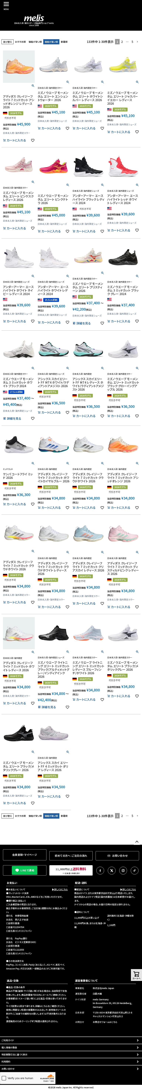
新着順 (64, 41)
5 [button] (132, 41)
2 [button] (122, 41)
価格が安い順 (35, 41)
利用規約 (5, 1061)
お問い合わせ (8, 1068)
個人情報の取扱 (9, 1047)
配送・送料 (81, 883)
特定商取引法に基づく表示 (14, 1054)
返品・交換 (12, 980)
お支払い (12, 883)
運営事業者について (86, 980)
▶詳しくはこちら (60, 889)
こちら (45, 1006)
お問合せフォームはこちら (105, 1021)
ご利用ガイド (7, 1040)
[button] (138, 42)
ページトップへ (137, 842)
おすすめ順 (20, 41)
